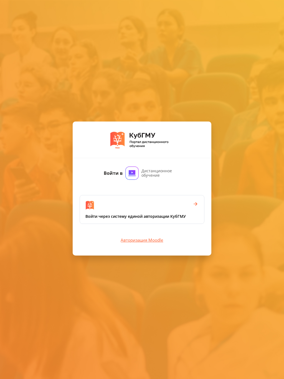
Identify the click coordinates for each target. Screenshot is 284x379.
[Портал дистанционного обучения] (142, 139)
